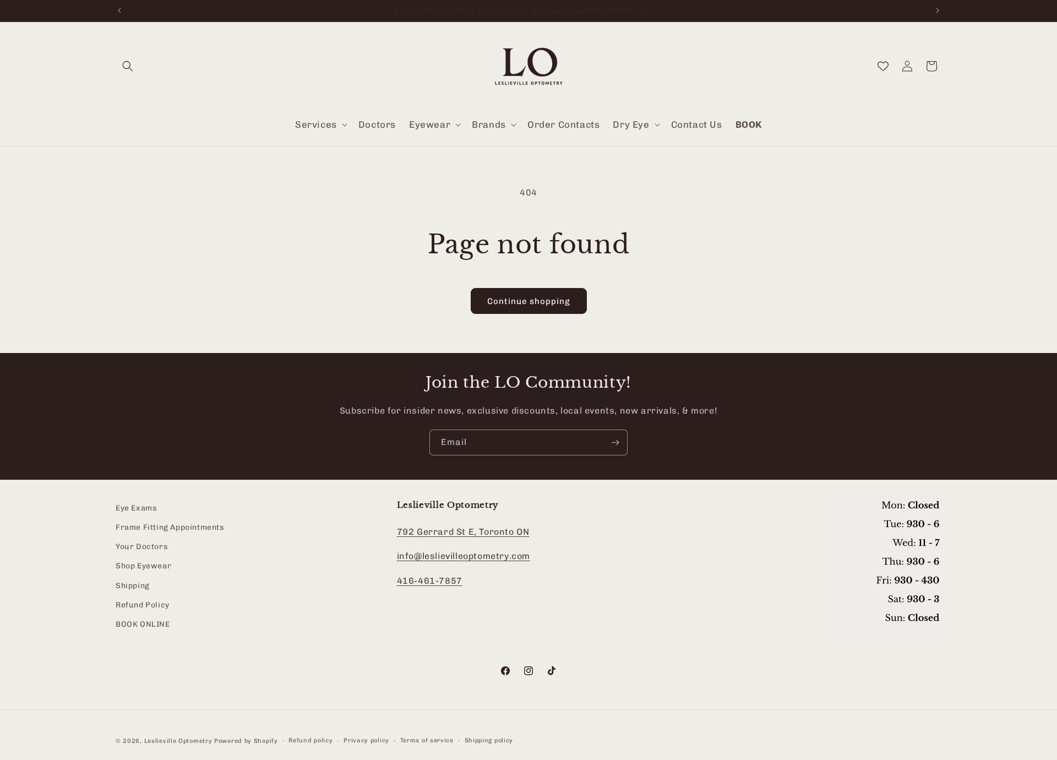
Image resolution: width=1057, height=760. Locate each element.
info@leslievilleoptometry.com (463, 556)
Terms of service (427, 740)
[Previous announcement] (119, 10)
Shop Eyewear (143, 566)
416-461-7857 (429, 581)
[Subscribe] (615, 442)
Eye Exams (136, 508)
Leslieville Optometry (178, 741)
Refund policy (310, 740)
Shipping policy (489, 740)
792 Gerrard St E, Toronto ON (463, 531)
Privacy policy (366, 740)
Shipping (133, 585)
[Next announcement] (937, 10)
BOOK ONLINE (143, 624)
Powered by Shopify (246, 741)
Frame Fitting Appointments (170, 528)
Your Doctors (142, 547)
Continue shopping (528, 301)
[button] (128, 66)
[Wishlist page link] (883, 66)
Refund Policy (143, 605)
